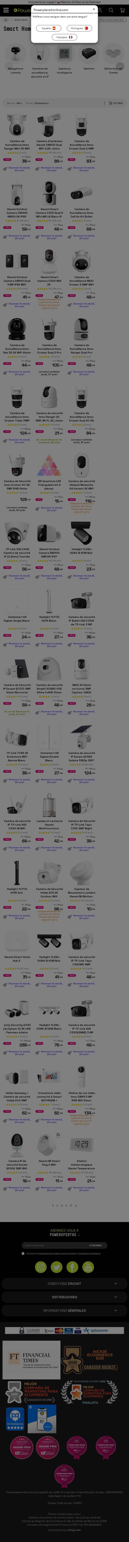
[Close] (94, 9)
